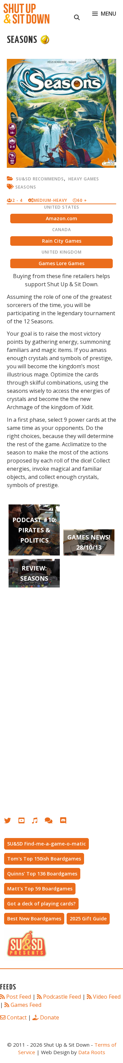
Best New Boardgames (34, 918)
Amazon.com (61, 218)
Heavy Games (83, 179)
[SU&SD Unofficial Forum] (52, 822)
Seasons (25, 187)
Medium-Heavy (50, 200)
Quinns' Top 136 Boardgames (42, 873)
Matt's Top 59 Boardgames (39, 888)
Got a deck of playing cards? (41, 903)
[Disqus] (61, 703)
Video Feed (107, 996)
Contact (17, 1017)
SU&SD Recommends (40, 179)
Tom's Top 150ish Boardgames (44, 858)
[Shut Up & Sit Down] (26, 13)
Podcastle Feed (62, 996)
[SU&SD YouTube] (24, 822)
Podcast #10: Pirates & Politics (34, 530)
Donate (49, 1017)
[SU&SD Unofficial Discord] (66, 822)
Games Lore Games (61, 263)
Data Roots (91, 1052)
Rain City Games (61, 241)
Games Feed (26, 1005)
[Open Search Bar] (77, 13)
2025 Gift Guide (88, 918)
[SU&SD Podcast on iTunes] (38, 822)
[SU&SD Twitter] (11, 822)
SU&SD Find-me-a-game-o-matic (46, 843)
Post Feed (18, 996)
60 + (82, 200)
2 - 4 (17, 200)
